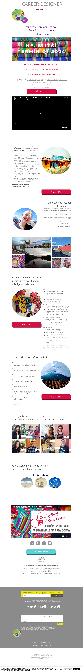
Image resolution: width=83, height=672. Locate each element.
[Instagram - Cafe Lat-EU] (48, 606)
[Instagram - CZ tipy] (41, 606)
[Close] (81, 669)
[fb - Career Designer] (44, 543)
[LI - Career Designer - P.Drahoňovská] (38, 543)
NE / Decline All (68, 669)
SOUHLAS (35, 601)
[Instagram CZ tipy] (44, 606)
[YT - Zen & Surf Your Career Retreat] (50, 543)
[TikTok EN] (55, 606)
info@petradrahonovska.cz (57, 85)
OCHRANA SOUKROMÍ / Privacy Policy (22, 670)
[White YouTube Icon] (31, 606)
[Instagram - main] (38, 606)
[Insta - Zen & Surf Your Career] (32, 543)
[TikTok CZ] (58, 606)
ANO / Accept (76, 669)
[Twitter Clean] (51, 606)
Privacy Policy (33, 629)
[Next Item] (69, 252)
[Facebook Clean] (34, 606)
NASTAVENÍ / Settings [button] (59, 669)
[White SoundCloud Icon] (27, 606)
